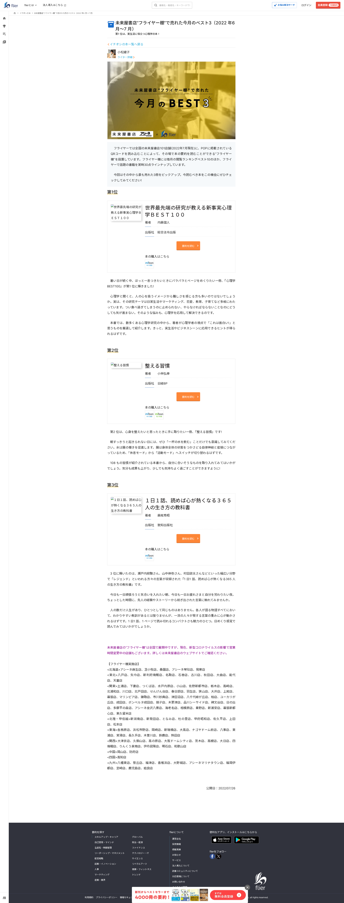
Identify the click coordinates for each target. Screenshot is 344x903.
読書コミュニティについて (185, 871)
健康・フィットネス (141, 869)
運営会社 (176, 838)
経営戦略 (99, 858)
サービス (176, 860)
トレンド (136, 874)
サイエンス (137, 858)
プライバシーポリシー (106, 897)
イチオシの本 (25, 13)
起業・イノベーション (105, 863)
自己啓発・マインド (104, 842)
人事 (97, 869)
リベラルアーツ (139, 863)
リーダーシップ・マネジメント (110, 853)
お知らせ (176, 855)
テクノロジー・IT (140, 853)
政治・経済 (137, 842)
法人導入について (180, 865)
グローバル (137, 837)
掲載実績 (176, 849)
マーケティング (102, 874)
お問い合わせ (178, 881)
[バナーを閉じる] (247, 887)
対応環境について (180, 876)
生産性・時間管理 (103, 847)
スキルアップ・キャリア (106, 837)
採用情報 (176, 844)
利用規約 (89, 897)
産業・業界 (100, 880)
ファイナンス (138, 847)
